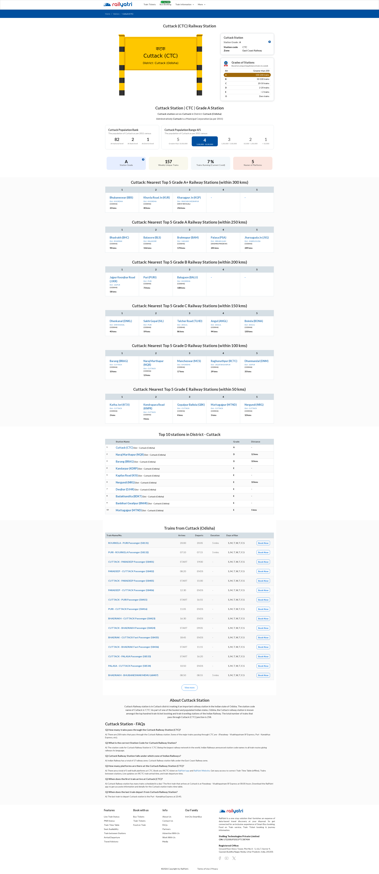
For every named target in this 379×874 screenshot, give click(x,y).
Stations (116, 14)
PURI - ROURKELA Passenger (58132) (128, 552)
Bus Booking (165, 4)
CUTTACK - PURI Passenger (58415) (127, 599)
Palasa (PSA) (218, 237)
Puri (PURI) (149, 277)
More (200, 4)
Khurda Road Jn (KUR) (156, 197)
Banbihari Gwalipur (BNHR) (132, 503)
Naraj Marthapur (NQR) (130, 454)
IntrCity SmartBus (193, 816)
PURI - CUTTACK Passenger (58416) (127, 608)
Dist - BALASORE (150, 241)
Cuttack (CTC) (124, 447)
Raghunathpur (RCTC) (224, 361)
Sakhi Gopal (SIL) (153, 321)
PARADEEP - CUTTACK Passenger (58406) (131, 590)
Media (165, 841)
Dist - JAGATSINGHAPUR (220, 364)
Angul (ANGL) (219, 321)
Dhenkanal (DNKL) (121, 321)
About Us (166, 816)
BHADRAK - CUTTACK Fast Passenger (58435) (133, 637)
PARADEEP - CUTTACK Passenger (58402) (131, 571)
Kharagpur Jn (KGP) (189, 197)
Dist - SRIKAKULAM (218, 241)
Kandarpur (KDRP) (127, 468)
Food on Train (139, 825)
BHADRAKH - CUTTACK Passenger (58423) (131, 618)
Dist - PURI (147, 281)
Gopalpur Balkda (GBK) (191, 404)
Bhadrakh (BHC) (119, 237)
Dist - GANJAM (183, 241)
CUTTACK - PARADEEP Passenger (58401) (131, 561)
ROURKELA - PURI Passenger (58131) (128, 542)
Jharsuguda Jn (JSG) (257, 237)
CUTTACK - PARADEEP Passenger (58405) (131, 580)
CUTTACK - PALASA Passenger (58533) (129, 656)
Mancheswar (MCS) (189, 361)
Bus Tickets (138, 816)
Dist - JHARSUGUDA (252, 241)
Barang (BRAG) (119, 361)
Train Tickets (149, 4)
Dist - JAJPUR (115, 285)
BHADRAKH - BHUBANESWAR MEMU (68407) (133, 675)
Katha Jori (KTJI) (120, 404)
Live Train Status (111, 816)
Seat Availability (111, 829)
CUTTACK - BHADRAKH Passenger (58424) (131, 627)
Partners (166, 829)
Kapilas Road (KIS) (127, 475)
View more (190, 687)
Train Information (183, 4)
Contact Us (167, 821)
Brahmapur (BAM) (188, 237)
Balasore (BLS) (152, 237)
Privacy (214, 868)
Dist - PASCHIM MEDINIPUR (188, 201)
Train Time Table (111, 825)
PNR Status (109, 821)
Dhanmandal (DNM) (256, 361)
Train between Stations (115, 833)
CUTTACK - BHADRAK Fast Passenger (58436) (133, 646)
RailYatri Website (202, 770)
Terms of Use (203, 868)
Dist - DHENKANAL (117, 325)
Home (107, 14)
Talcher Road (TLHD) (189, 321)
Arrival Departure (112, 837)
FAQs (165, 825)
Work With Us (168, 837)
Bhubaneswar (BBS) (121, 197)
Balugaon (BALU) (187, 277)
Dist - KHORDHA (116, 201)
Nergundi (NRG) (254, 404)
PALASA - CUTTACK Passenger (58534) (129, 665)
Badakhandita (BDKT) (129, 496)
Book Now (263, 543)
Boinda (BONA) (254, 321)
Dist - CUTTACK (116, 364)
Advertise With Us (171, 833)
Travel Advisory (111, 841)
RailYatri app (184, 770)
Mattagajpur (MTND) (224, 404)
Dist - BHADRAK (116, 241)
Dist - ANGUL (182, 325)
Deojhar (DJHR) (125, 489)
